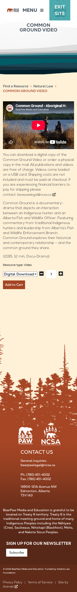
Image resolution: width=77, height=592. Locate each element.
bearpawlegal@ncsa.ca (38, 465)
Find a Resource (15, 86)
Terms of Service (40, 582)
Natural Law (43, 86)
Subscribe (16, 553)
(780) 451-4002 (38, 475)
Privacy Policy (12, 582)
